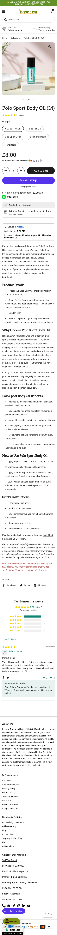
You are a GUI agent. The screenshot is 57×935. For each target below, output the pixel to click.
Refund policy (8, 792)
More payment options (28, 187)
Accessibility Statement (13, 822)
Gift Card (6, 800)
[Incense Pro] (27, 11)
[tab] (16, 214)
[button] (52, 11)
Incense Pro (25, 923)
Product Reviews (10, 804)
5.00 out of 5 (36, 607)
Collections (15, 38)
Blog (4, 830)
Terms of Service (10, 796)
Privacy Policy (8, 788)
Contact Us (7, 834)
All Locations (8, 846)
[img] (8, 647)
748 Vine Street (9, 860)
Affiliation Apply (9, 826)
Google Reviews (10, 808)
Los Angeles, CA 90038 (13, 866)
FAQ (4, 842)
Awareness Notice (10, 784)
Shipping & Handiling (12, 838)
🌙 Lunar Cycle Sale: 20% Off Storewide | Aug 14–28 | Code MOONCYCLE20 (28, 3)
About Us (6, 780)
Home (4, 38)
